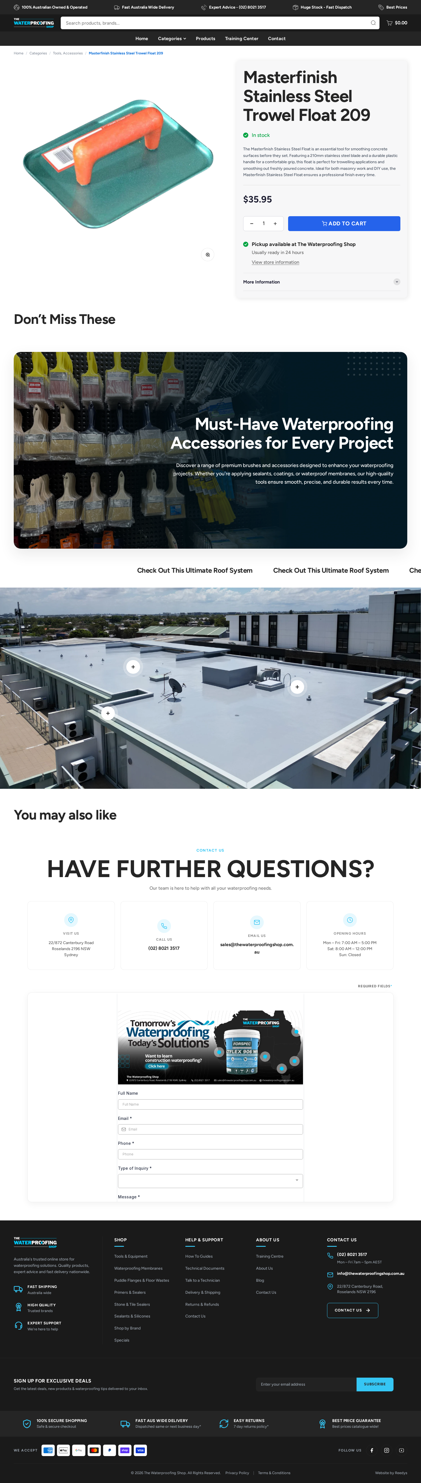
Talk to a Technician (202, 1280)
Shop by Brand (127, 1328)
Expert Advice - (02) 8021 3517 (237, 7)
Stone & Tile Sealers (132, 1304)
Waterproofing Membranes (138, 1268)
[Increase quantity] (275, 223)
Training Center (241, 38)
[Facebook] (371, 1450)
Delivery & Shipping (202, 1292)
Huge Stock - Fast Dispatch (326, 7)
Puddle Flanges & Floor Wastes (141, 1280)
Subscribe (375, 1384)
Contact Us (195, 1316)
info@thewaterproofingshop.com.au (370, 1273)
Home (141, 38)
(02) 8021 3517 (164, 948)
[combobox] (220, 23)
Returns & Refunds (202, 1304)
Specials (121, 1340)
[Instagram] (386, 1450)
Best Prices (396, 7)
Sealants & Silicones (132, 1316)
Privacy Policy (237, 1473)
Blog (260, 1280)
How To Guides (199, 1256)
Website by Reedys (391, 1473)
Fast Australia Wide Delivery (148, 7)
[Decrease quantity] (251, 223)
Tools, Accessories (68, 53)
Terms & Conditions (274, 1473)
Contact (277, 38)
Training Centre (270, 1256)
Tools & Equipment (130, 1256)
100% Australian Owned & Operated (54, 7)
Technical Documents (205, 1268)
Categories (170, 38)
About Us (264, 1268)
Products (205, 38)
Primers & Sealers (130, 1292)
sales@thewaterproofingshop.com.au (257, 948)
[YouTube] (401, 1450)
